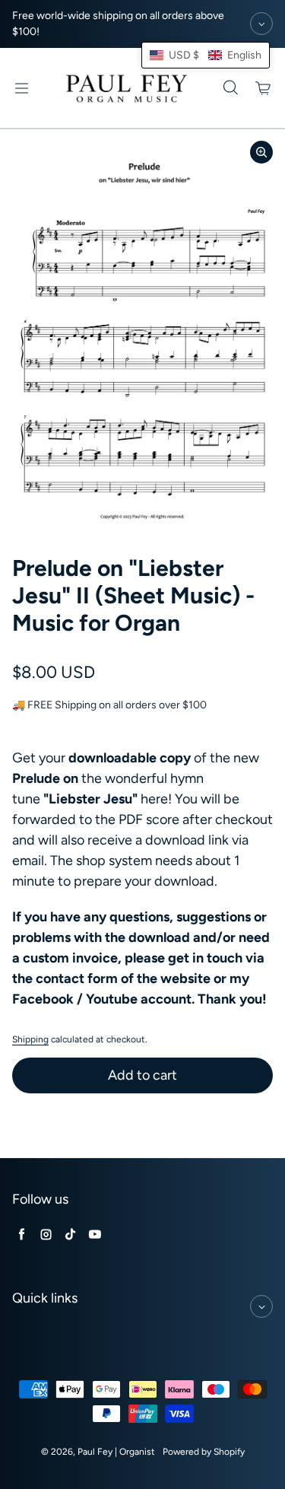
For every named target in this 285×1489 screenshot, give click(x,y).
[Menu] (21, 88)
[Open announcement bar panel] (261, 23)
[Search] (230, 88)
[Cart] (264, 88)
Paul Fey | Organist (116, 1451)
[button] (205, 55)
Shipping (30, 1039)
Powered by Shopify (204, 1451)
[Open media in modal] (261, 152)
